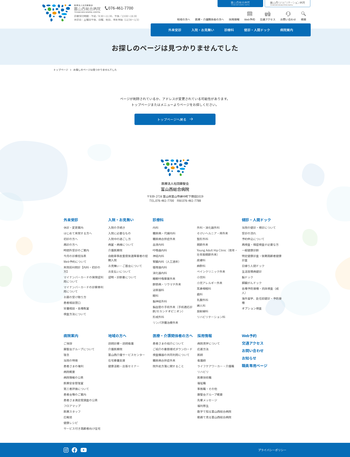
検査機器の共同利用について (171, 355)
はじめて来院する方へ (78, 233)
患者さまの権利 (73, 366)
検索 (303, 19)
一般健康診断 (250, 250)
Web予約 (249, 19)
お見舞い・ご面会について (125, 266)
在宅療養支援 (116, 360)
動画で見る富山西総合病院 (214, 417)
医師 (200, 355)
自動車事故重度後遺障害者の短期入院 (128, 258)
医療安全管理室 (73, 383)
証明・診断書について (122, 277)
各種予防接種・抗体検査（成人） (260, 290)
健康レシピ (71, 423)
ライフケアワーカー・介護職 (215, 366)
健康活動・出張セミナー (123, 366)
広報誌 (68, 417)
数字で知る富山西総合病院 (214, 411)
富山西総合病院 (175, 186)
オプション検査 (252, 308)
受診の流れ (249, 233)
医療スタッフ (72, 411)
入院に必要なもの (119, 233)
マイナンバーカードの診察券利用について (83, 289)
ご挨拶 (68, 343)
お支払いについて (119, 271)
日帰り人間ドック (253, 266)
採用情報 (234, 19)
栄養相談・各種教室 (76, 308)
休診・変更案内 (73, 227)
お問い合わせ (288, 19)
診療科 (229, 29)
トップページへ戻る (171, 119)
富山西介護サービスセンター (126, 355)
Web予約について (75, 261)
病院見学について (208, 343)
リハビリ (203, 372)
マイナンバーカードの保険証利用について (83, 279)
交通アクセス (267, 19)
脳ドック (247, 277)
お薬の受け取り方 (75, 297)
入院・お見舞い (202, 29)
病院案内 (286, 29)
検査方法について (75, 314)
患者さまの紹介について (168, 343)
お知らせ (249, 358)
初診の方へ (71, 239)
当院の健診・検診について (259, 227)
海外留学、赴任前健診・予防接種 (262, 300)
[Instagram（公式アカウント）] (66, 450)
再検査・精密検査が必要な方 (260, 244)
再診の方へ (71, 244)
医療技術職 (204, 377)
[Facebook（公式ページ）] (74, 450)
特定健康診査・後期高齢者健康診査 (262, 258)
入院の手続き (116, 227)
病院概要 (69, 372)
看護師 (201, 360)
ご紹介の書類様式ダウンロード (172, 349)
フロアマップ (72, 406)
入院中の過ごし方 (119, 239)
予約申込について (253, 239)
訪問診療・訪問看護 (121, 343)
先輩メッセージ (207, 400)
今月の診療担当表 (75, 256)
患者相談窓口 (72, 303)
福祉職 (201, 383)
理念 (66, 355)
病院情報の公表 (73, 377)
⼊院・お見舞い (121, 219)
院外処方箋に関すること (168, 366)
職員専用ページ (254, 365)
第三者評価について (76, 389)
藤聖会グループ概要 (210, 394)
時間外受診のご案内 (76, 250)
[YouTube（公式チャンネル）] (83, 450)
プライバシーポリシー (272, 450)
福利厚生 (203, 406)
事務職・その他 (207, 389)
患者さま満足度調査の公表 (81, 400)
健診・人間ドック (257, 29)
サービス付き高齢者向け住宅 (82, 428)
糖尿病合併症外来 (164, 360)
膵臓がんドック (252, 283)
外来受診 (174, 29)
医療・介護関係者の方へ (209, 19)
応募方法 (203, 349)
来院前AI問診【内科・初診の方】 (82, 269)
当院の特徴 (71, 360)
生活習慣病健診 (252, 271)
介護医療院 (115, 250)
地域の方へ (183, 19)
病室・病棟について (121, 244)
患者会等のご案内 (75, 394)
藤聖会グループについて (79, 349)
